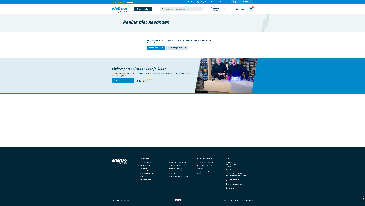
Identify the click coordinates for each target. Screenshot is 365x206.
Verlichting (172, 173)
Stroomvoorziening (175, 168)
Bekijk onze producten (175, 48)
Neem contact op (122, 81)
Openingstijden (203, 2)
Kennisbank (224, 2)
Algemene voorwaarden (231, 200)
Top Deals (191, 2)
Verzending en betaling (204, 165)
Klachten (200, 168)
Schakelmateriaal (174, 165)
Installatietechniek (146, 179)
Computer (143, 168)
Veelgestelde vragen (204, 171)
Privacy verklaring (247, 200)
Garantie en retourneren (205, 162)
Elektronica (144, 176)
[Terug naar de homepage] (119, 9)
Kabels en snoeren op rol (177, 162)
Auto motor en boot (146, 162)
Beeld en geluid (145, 165)
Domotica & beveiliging (147, 173)
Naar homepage (154, 48)
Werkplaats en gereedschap (178, 176)
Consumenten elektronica (148, 171)
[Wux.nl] (363, 198)
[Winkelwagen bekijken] (251, 9)
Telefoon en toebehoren (177, 171)
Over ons (214, 2)
